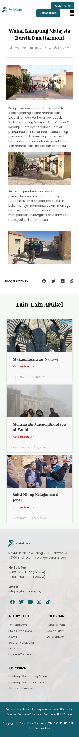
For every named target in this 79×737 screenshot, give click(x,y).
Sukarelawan (56, 637)
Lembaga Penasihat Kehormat (29, 682)
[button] (72, 13)
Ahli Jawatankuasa (21, 688)
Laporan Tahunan (20, 654)
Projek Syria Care (20, 631)
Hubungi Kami (56, 625)
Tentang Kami (17, 625)
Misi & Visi (14, 648)
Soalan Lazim (56, 631)
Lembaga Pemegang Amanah (29, 676)
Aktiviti (12, 637)
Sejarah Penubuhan (22, 643)
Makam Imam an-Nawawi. (36, 359)
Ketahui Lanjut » (23, 366)
